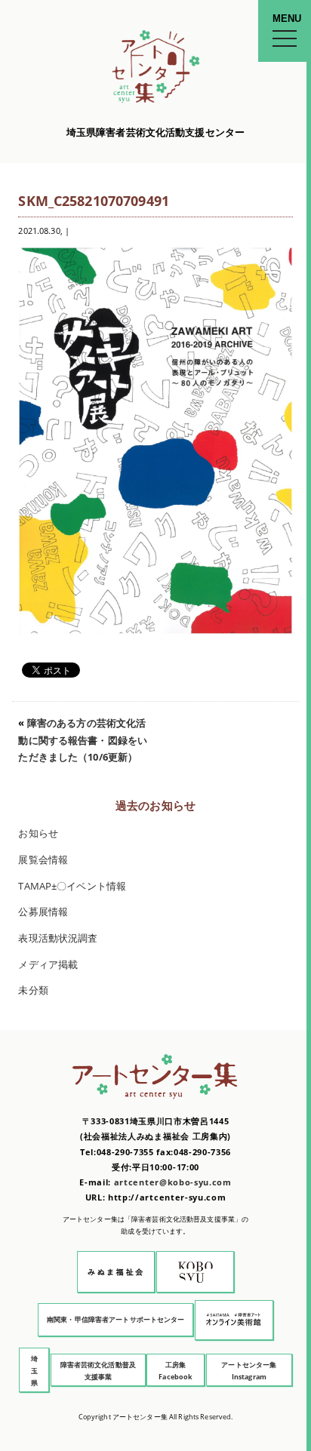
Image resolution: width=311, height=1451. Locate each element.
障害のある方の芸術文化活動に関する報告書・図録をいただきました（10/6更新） (82, 740)
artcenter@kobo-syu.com (173, 1182)
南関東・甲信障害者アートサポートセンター (116, 1319)
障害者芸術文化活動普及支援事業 (98, 1371)
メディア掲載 (48, 964)
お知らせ (38, 833)
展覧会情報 (43, 859)
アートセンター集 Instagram (248, 1371)
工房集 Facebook (175, 1371)
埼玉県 (34, 1371)
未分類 (33, 990)
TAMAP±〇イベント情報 (72, 886)
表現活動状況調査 (57, 938)
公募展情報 (43, 911)
